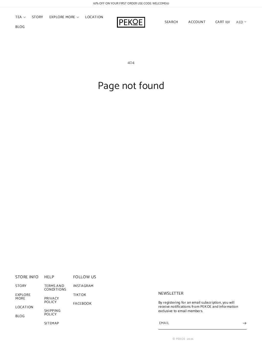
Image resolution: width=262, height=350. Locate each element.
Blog (20, 316)
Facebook (82, 304)
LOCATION (24, 307)
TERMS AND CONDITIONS (55, 288)
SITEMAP (51, 323)
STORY (21, 286)
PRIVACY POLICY (51, 300)
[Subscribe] (244, 323)
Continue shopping (131, 111)
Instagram (83, 286)
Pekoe (180, 339)
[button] (20, 17)
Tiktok (79, 295)
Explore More (22, 297)
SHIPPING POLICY (52, 312)
